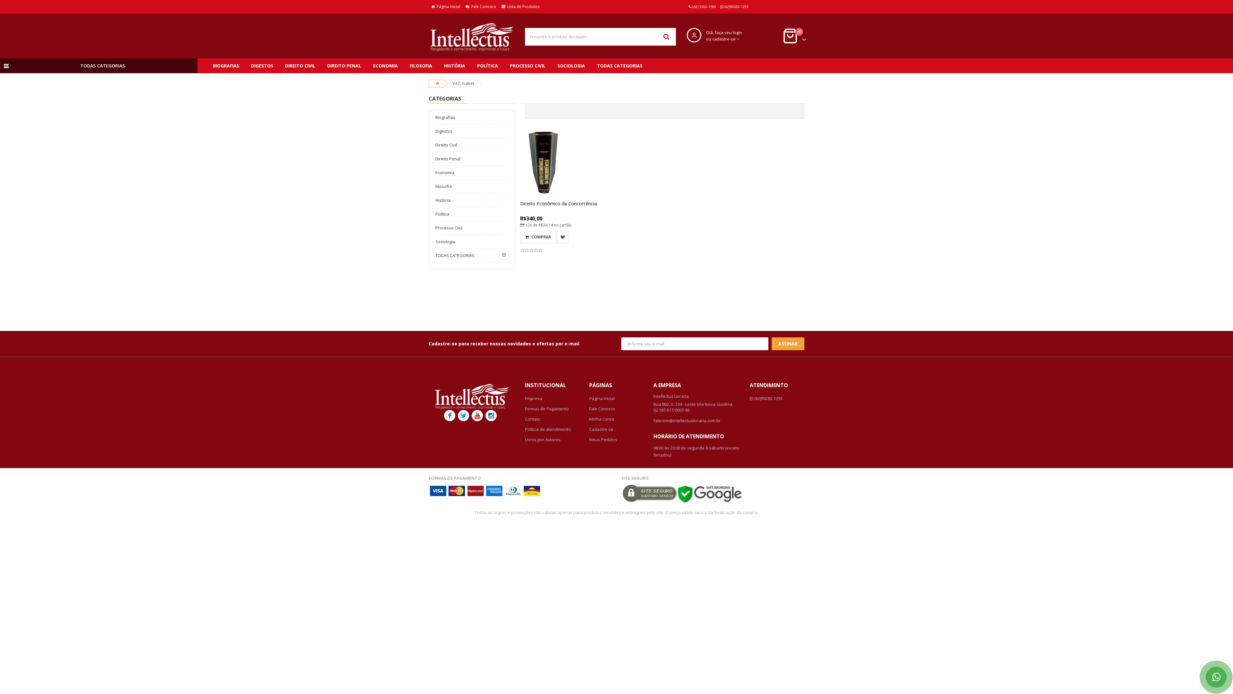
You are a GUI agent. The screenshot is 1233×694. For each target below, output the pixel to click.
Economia (385, 66)
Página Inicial (447, 6)
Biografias (226, 66)
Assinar (788, 344)
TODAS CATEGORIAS (620, 66)
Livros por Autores (543, 439)
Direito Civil (300, 66)
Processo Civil (528, 66)
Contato (532, 419)
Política (487, 66)
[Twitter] (463, 415)
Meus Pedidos (603, 439)
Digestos (262, 66)
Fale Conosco (482, 6)
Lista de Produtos (522, 6)
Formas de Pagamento (547, 409)
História (454, 66)
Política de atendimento (548, 429)
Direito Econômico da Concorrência (558, 203)
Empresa (533, 398)
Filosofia (421, 66)
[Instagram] (491, 415)
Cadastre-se (601, 429)
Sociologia (571, 66)
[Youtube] (477, 415)
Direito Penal (344, 66)
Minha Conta (601, 419)
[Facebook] (449, 415)
